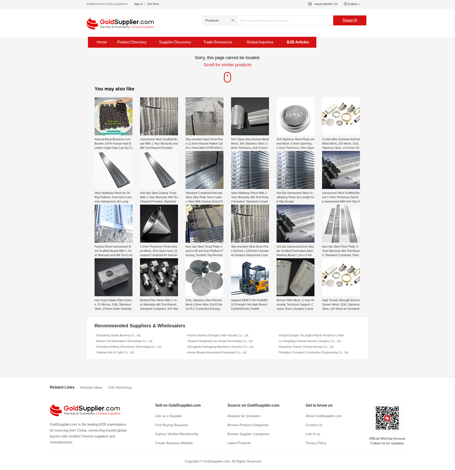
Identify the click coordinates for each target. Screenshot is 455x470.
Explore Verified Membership (176, 434)
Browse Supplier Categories (248, 434)
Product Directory (131, 42)
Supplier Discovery (175, 42)
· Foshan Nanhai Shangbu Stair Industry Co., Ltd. (217, 335)
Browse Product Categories (248, 425)
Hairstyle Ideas (91, 387)
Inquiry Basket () (326, 4)
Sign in (138, 4)
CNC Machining (120, 387)
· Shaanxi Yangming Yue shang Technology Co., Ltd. (219, 341)
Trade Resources (217, 42)
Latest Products (239, 443)
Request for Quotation (244, 416)
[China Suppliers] (120, 23)
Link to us (313, 434)
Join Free (153, 4)
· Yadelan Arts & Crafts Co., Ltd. (115, 352)
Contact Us (314, 425)
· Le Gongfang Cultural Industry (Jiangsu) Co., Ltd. (309, 341)
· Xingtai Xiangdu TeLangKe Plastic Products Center (310, 335)
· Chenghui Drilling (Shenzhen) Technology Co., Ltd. (128, 346)
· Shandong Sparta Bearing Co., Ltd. (118, 335)
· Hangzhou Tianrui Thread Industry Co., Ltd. (305, 346)
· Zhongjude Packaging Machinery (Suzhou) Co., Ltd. (220, 346)
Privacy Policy (316, 443)
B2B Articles (298, 42)
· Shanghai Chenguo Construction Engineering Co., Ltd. (313, 352)
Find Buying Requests (171, 425)
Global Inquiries (260, 42)
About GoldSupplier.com (324, 416)
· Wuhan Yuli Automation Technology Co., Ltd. (124, 341)
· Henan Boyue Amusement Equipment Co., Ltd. (216, 352)
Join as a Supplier (168, 416)
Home (102, 42)
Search (349, 20)
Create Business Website (174, 443)
